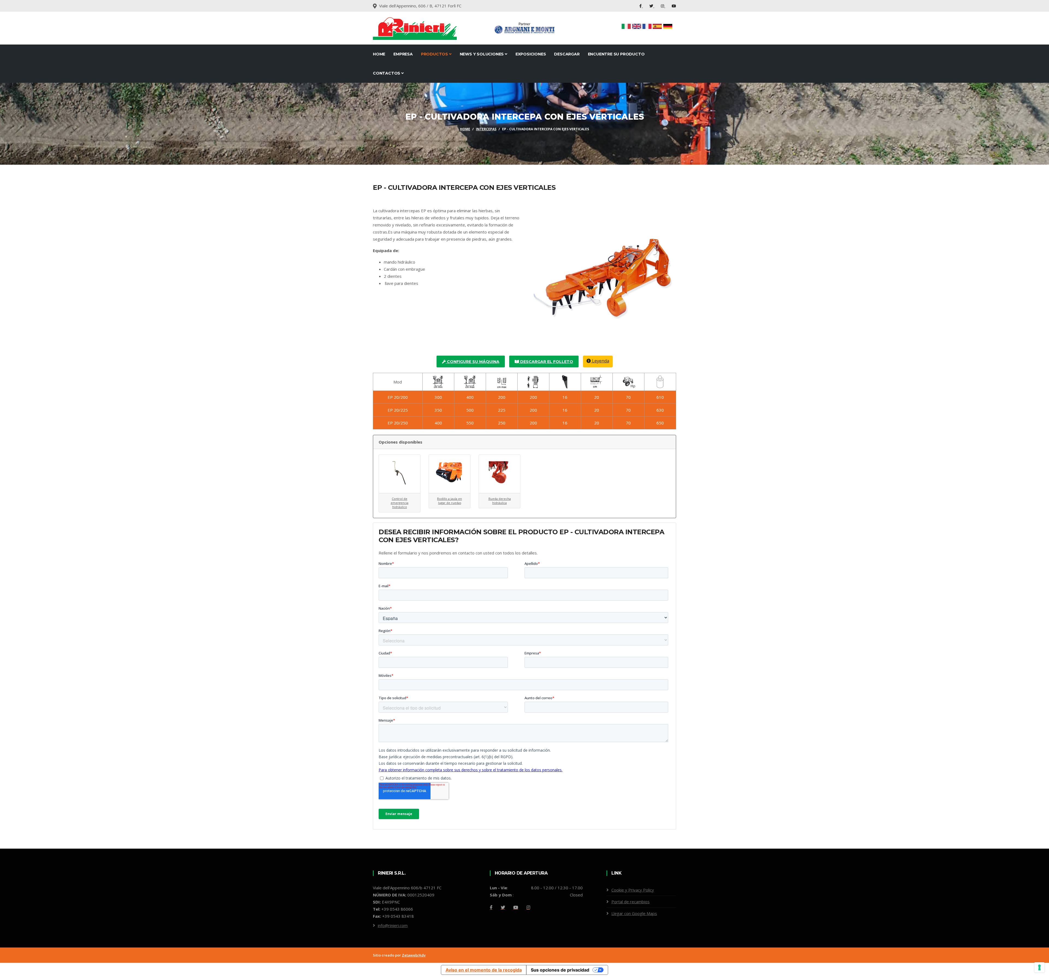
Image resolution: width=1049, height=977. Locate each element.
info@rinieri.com (393, 925)
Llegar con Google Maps (634, 913)
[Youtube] (673, 6)
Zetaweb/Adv (414, 955)
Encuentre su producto (616, 54)
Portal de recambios (630, 901)
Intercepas (486, 129)
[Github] (528, 907)
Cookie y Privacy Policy (632, 890)
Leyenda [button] (600, 361)
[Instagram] (663, 6)
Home (379, 54)
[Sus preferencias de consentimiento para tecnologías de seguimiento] (1039, 967)
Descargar (566, 54)
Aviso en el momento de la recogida (484, 970)
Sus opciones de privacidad (560, 970)
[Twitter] (652, 6)
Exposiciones (530, 54)
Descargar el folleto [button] (546, 361)
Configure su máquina (472, 361)
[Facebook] (641, 6)
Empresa (403, 54)
